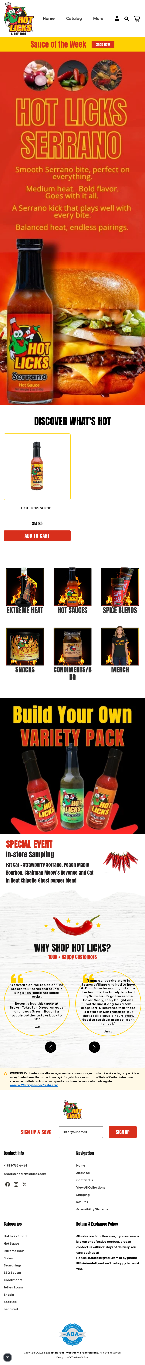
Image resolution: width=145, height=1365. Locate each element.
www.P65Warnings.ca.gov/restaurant (34, 1085)
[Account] (117, 18)
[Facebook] (7, 1184)
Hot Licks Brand (15, 1236)
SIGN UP (123, 1132)
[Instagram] (16, 1184)
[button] (94, 1047)
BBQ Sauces (13, 1273)
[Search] (126, 18)
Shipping (83, 1195)
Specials (10, 1302)
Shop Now (103, 44)
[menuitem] (98, 18)
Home (80, 1166)
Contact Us (84, 1180)
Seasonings (13, 1265)
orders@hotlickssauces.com (25, 1174)
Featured (11, 1309)
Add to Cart (37, 535)
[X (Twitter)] (24, 1184)
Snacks (9, 1295)
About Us (83, 1173)
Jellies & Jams (14, 1287)
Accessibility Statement (94, 1209)
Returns (82, 1202)
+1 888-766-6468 (15, 1166)
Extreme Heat (14, 1251)
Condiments (13, 1280)
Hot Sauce (11, 1244)
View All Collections (90, 1188)
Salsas (9, 1258)
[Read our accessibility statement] (72, 1336)
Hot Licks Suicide (37, 508)
